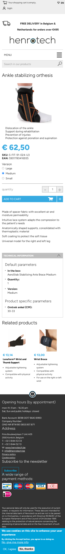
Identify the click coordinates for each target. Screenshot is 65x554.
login (9, 8)
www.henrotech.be (15, 447)
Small (9, 178)
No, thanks (26, 549)
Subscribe (10, 470)
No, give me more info (15, 542)
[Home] (32, 44)
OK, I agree (9, 549)
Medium (11, 173)
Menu (8, 54)
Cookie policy (8, 457)
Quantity (7, 189)
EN (62, 3)
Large (9, 168)
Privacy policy (9, 454)
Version (7, 164)
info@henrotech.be (14, 451)
